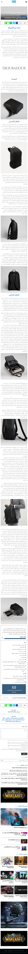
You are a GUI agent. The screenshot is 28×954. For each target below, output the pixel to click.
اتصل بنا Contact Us (5, 952)
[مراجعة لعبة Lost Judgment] (24, 841)
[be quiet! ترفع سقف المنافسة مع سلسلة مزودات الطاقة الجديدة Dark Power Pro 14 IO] (20, 890)
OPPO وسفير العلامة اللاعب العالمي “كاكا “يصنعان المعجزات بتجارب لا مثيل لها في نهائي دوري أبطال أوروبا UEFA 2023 (13, 719)
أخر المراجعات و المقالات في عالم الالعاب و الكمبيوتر (16, 12)
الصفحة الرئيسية (23, 952)
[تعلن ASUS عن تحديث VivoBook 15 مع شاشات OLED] (24, 848)
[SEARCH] (2, 760)
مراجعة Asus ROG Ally (14, 712)
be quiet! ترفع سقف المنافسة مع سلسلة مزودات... (21, 896)
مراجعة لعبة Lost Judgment (14, 839)
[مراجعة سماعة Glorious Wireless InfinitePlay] (7, 890)
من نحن (17, 952)
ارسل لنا (13, 952)
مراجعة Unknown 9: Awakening (20, 827)
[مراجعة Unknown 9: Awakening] (14, 817)
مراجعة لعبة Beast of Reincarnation (19, 767)
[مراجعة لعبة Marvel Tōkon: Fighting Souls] (7, 860)
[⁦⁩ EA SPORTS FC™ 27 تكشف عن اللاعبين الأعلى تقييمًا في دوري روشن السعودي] (7, 875)
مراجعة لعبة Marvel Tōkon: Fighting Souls (18, 770)
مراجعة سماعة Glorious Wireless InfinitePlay (9, 896)
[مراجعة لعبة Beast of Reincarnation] (20, 860)
